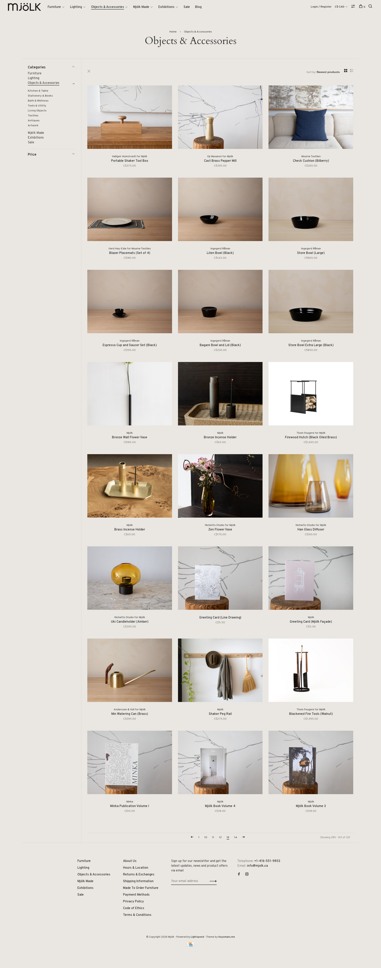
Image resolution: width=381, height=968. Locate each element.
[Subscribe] (215, 497)
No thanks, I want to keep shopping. (190, 522)
